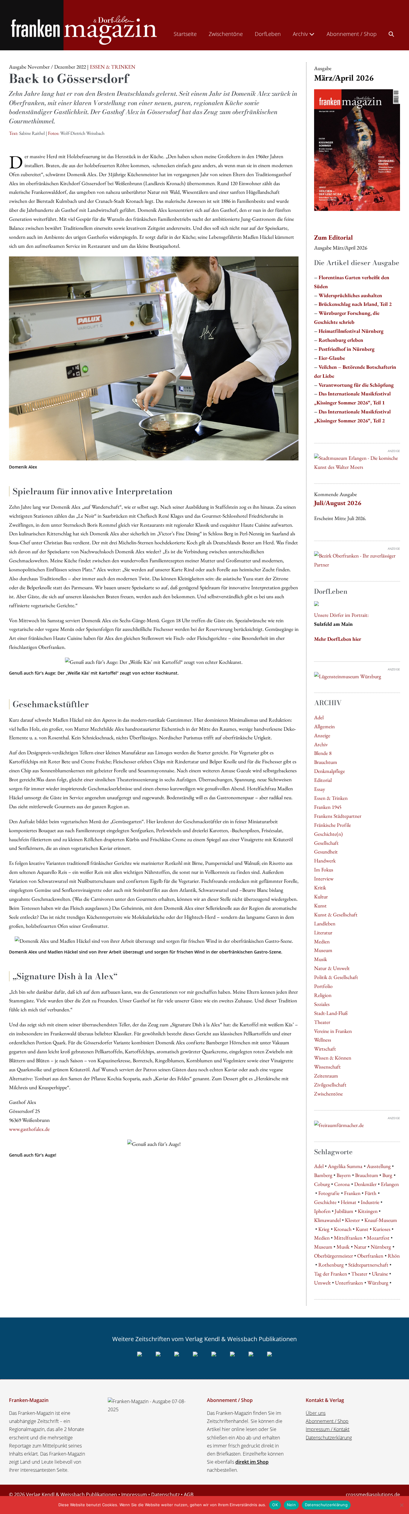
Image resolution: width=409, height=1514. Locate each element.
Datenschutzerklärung (329, 1437)
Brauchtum (325, 761)
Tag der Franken (330, 1273)
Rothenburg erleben (341, 339)
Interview (324, 878)
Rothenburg (331, 1264)
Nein (291, 1504)
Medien (322, 941)
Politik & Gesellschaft (336, 977)
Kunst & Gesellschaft (336, 914)
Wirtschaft (325, 1048)
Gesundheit (326, 851)
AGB (188, 1494)
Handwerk (325, 860)
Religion (322, 995)
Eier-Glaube (332, 357)
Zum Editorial (333, 237)
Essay (319, 788)
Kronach (343, 1229)
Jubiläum (344, 1211)
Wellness (322, 1039)
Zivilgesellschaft (330, 1084)
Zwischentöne (226, 33)
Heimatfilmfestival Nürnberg (351, 330)
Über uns (315, 1413)
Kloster (352, 1220)
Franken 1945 (327, 806)
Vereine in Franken (333, 1031)
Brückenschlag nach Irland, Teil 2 (355, 303)
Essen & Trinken (331, 797)
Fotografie (329, 1193)
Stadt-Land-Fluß (331, 1013)
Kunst (320, 905)
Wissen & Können (332, 1057)
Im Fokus (323, 869)
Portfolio (323, 986)
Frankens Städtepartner (337, 815)
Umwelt (322, 1282)
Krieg (323, 1229)
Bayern (344, 1175)
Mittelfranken (348, 1237)
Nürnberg (381, 1246)
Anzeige (322, 735)
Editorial (323, 779)
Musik (320, 959)
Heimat (348, 1202)
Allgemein (324, 726)
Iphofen (322, 1211)
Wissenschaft (327, 1066)
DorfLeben (268, 33)
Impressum (134, 1494)
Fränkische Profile (332, 824)
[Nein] (402, 1505)
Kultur (321, 896)
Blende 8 (322, 753)
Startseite (185, 33)
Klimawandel (327, 1220)
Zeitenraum (326, 1075)
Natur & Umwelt (332, 968)
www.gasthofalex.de (29, 1128)
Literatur (323, 932)
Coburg (322, 1184)
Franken (352, 1193)
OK (275, 1504)
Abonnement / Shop (352, 33)
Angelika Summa (345, 1166)
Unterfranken (349, 1282)
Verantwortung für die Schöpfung (356, 384)
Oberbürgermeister (333, 1255)
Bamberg (323, 1175)
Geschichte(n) (328, 833)
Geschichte (325, 1202)
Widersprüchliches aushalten (350, 295)
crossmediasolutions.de (373, 1494)
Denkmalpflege (329, 770)
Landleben (324, 923)
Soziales (322, 1004)
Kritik (320, 887)
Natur (360, 1246)
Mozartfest (378, 1237)
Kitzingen (368, 1211)
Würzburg (377, 1282)
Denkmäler (365, 1184)
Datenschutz (165, 1494)
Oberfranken (370, 1255)
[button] (391, 33)
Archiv (301, 33)
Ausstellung (379, 1166)
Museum (323, 950)
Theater (322, 1022)
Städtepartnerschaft (368, 1264)
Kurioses (381, 1229)
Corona (342, 1184)
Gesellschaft (326, 842)
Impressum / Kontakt (327, 1429)
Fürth (370, 1193)
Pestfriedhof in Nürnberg (347, 348)
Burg (387, 1175)
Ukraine (380, 1273)
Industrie (370, 1202)
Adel (319, 717)
